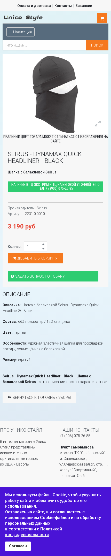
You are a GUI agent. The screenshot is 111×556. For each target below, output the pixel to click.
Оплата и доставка (34, 5)
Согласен (18, 546)
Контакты (63, 5)
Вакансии (83, 5)
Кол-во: (15, 247)
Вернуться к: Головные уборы (42, 397)
